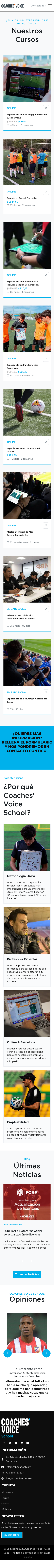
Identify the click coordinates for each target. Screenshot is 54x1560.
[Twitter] (10, 1443)
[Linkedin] (21, 1443)
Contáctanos (38, 6)
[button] (22, 1261)
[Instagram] (4, 1443)
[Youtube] (27, 1443)
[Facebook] (15, 1443)
